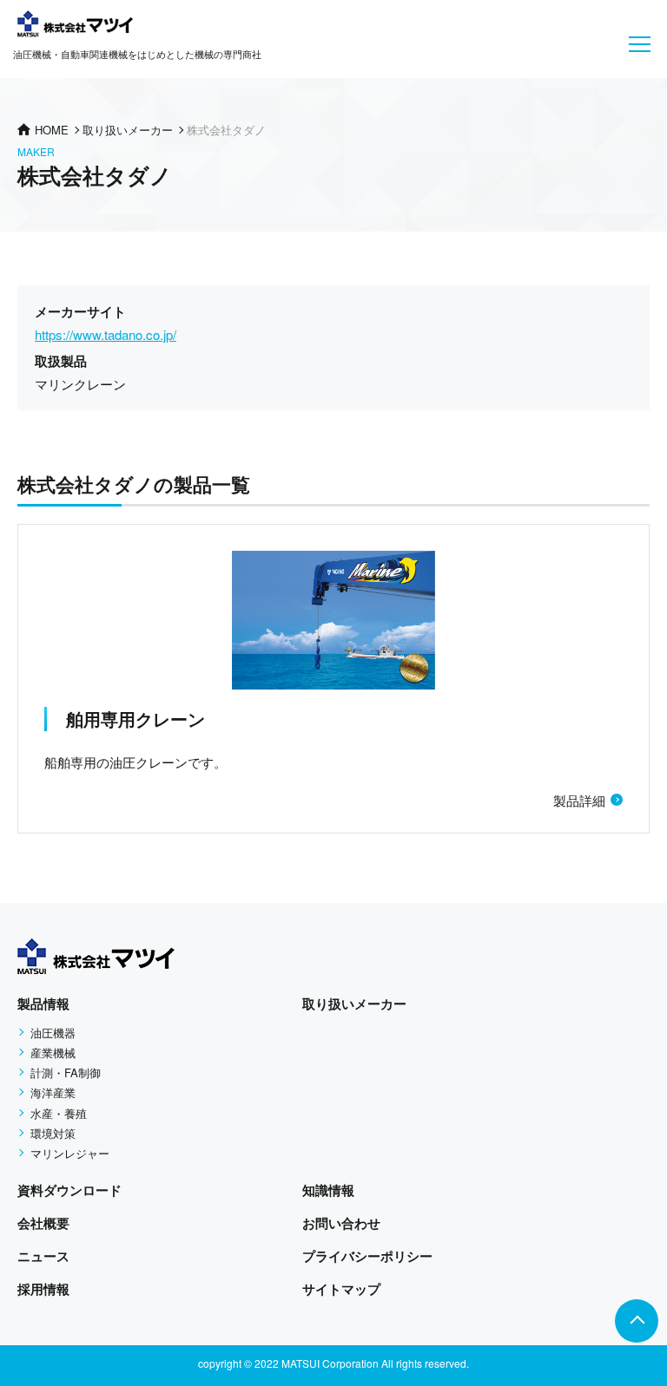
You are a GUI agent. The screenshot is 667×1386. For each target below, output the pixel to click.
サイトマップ (341, 1288)
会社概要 (43, 1222)
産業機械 (53, 1052)
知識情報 (328, 1190)
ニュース (43, 1255)
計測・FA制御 (65, 1072)
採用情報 (43, 1288)
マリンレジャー (69, 1153)
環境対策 (53, 1133)
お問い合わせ (341, 1222)
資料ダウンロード (69, 1190)
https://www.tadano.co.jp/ (105, 334)
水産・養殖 (58, 1113)
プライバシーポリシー (367, 1255)
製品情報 (43, 1003)
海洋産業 (53, 1092)
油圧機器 (53, 1032)
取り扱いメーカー (354, 1003)
